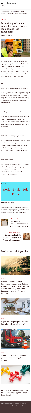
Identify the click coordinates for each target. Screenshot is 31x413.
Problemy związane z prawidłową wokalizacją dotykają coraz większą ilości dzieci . (15, 392)
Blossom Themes (9, 408)
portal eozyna (8, 3)
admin (3, 35)
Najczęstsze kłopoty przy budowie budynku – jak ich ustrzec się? (14, 323)
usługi (3, 19)
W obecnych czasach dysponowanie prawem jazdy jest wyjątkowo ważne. (15, 357)
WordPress (26, 408)
